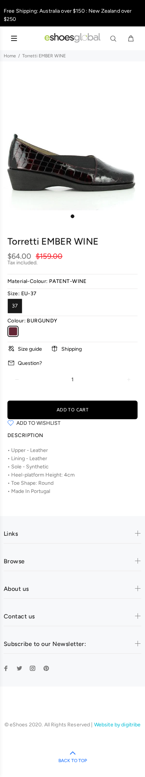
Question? (30, 363)
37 (15, 306)
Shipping (71, 349)
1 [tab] (72, 216)
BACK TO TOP (72, 760)
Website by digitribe (117, 725)
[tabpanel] (72, 137)
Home (10, 55)
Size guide (30, 349)
